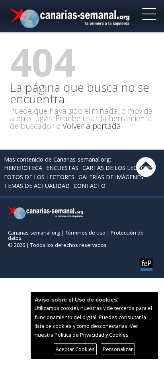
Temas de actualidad (37, 185)
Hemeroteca (23, 168)
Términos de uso (85, 232)
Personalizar (118, 349)
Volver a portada (91, 125)
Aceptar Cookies (75, 349)
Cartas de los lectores (118, 168)
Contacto (89, 185)
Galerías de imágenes (110, 177)
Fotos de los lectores (39, 177)
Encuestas (62, 168)
